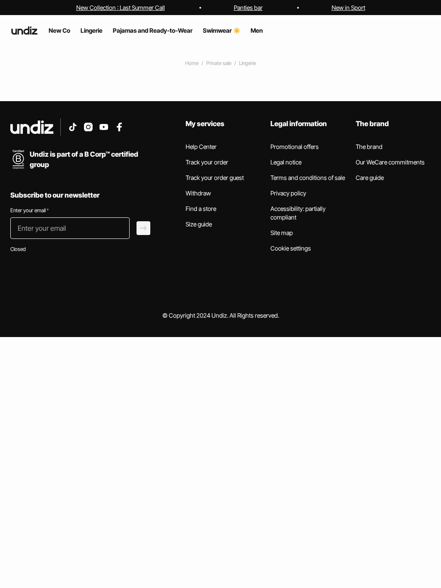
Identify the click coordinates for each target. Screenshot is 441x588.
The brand (369, 146)
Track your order (207, 162)
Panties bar (248, 7)
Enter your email (29, 210)
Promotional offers (294, 146)
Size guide (199, 224)
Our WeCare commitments (390, 162)
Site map (281, 232)
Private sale (218, 63)
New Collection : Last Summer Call (120, 7)
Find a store (201, 208)
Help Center (201, 146)
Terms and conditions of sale (307, 177)
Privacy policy (288, 193)
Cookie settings (290, 248)
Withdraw (198, 193)
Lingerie (247, 63)
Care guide (370, 177)
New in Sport (348, 7)
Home (192, 63)
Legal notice (285, 162)
